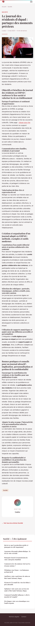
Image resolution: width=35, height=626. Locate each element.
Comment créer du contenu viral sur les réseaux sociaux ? (17, 565)
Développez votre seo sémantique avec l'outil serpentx (16, 602)
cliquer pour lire (24, 122)
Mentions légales (14, 616)
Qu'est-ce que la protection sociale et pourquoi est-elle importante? (16, 546)
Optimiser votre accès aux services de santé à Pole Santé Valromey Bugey (16, 590)
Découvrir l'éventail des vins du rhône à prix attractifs (17, 583)
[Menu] (31, 1)
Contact (23, 616)
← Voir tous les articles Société (12, 523)
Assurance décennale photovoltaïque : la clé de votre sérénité (17, 552)
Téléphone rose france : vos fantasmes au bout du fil (16, 571)
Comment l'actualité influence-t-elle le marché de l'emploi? (17, 596)
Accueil (4, 6)
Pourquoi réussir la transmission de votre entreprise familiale (16, 559)
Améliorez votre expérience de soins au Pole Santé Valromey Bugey (17, 577)
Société (10, 6)
